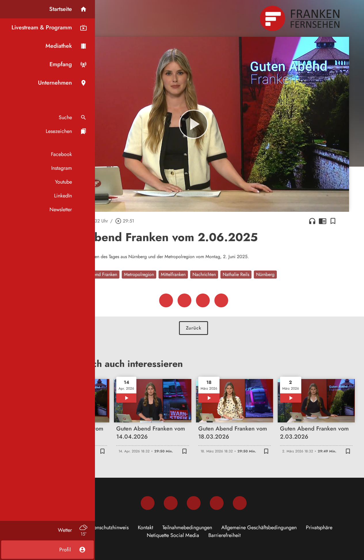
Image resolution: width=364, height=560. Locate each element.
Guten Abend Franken (96, 274)
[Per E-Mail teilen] (221, 300)
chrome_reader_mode (323, 221)
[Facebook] (148, 503)
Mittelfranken (173, 274)
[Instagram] (171, 503)
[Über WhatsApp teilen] (203, 300)
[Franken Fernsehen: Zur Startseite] (300, 18)
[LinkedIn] (217, 503)
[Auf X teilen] (184, 300)
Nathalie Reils (236, 274)
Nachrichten (204, 274)
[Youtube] (194, 503)
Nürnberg (265, 274)
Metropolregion (139, 274)
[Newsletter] (240, 503)
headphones (312, 221)
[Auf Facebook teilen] (166, 300)
